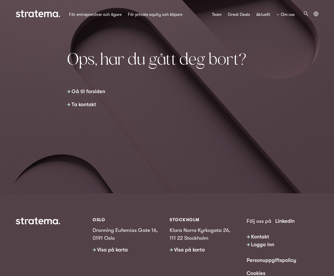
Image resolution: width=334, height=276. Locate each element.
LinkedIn (285, 221)
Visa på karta (112, 250)
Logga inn (262, 245)
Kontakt (260, 237)
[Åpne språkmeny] (316, 13)
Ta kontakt (83, 104)
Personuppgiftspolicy (271, 260)
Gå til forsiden (88, 91)
